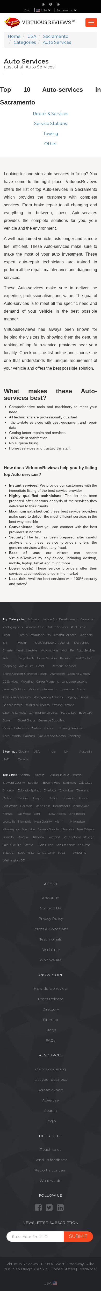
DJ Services (10, 681)
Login (50, 1121)
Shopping (9, 666)
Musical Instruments (42, 689)
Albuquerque (59, 775)
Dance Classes (12, 705)
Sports (81, 689)
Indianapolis (61, 806)
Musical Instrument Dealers (22, 728)
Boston (76, 775)
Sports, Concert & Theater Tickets (25, 674)
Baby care (85, 712)
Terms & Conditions (50, 929)
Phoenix (39, 837)
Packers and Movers (52, 736)
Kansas (7, 814)
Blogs (50, 1030)
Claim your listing (50, 1069)
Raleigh (89, 837)
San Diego (46, 845)
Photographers (13, 627)
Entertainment (13, 650)
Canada (23, 759)
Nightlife (67, 650)
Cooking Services (70, 728)
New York (68, 829)
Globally (23, 751)
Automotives (50, 650)
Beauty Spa (68, 712)
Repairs (65, 658)
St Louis (8, 852)
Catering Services (14, 712)
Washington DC (14, 860)
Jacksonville (81, 806)
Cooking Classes (79, 674)
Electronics (81, 642)
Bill (5, 642)
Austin (39, 775)
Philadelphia (72, 837)
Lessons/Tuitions (14, 689)
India (52, 751)
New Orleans (86, 829)
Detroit (53, 798)
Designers (85, 635)
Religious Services (37, 705)
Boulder (33, 782)
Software (33, 619)
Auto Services (86, 650)
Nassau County (48, 829)
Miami (59, 821)
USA (36, 751)
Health (22, 642)
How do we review (51, 988)
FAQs (50, 1040)
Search (50, 1110)
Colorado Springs (29, 790)
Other (50, 143)
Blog (27, 10)
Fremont (70, 798)
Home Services (47, 658)
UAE (6, 759)
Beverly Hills (51, 782)
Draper (37, 798)
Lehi (37, 814)
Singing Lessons (77, 697)
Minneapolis (11, 829)
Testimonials (51, 939)
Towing (50, 133)
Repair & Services (50, 113)
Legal (6, 635)
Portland (54, 837)
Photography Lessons (48, 697)
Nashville (28, 829)
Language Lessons (74, 681)
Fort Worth (10, 806)
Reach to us (50, 1149)
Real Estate (78, 627)
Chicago (8, 790)
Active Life (26, 666)
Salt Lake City (12, 845)
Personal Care (35, 627)
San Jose (84, 845)
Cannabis (87, 619)
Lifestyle (31, 650)
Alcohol (64, 642)
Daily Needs (26, 658)
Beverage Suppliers (51, 720)
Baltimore (69, 782)
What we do (51, 1180)
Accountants (11, 736)
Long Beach (76, 814)
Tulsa (61, 852)
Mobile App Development (60, 619)
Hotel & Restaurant (31, 635)
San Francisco (65, 845)
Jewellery (74, 736)
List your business (50, 1079)
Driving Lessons (63, 705)
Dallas (7, 798)
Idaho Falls (42, 806)
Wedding (27, 681)
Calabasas (85, 782)
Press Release (50, 999)
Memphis (24, 821)
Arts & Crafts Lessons (17, 697)
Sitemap (50, 1019)
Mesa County (43, 821)
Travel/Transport (44, 642)
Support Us (50, 908)
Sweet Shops (26, 720)
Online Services (57, 627)
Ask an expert (50, 1089)
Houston (26, 806)
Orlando (8, 837)
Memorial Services (64, 666)
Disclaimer (50, 949)
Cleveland (83, 790)
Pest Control (83, 658)
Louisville (9, 821)
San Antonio (46, 852)
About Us (50, 897)
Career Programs (48, 681)
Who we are (51, 960)
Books (7, 720)
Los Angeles (57, 814)
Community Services (43, 712)
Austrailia (85, 751)
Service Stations (50, 123)
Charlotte (50, 790)
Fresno (83, 798)
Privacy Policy (50, 918)
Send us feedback (50, 1159)
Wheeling (79, 852)
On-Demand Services (61, 635)
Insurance (67, 689)
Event (40, 666)
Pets (5, 658)
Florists (48, 728)
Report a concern (50, 1170)
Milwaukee (77, 821)
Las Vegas (24, 814)
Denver (23, 798)
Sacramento (65, 10)
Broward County (14, 782)
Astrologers (57, 674)
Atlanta (25, 775)
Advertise (50, 1100)
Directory (50, 1009)
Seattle (28, 845)
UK (66, 751)
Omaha (23, 837)
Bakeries (29, 736)
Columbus (66, 790)
